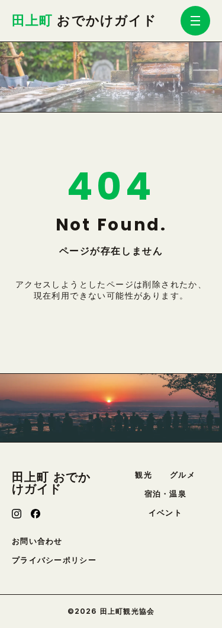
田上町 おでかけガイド (51, 483)
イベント (165, 513)
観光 (143, 475)
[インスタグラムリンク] (16, 513)
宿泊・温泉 (165, 494)
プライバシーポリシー (54, 560)
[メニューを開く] (195, 21)
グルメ (182, 475)
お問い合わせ (37, 541)
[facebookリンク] (35, 513)
